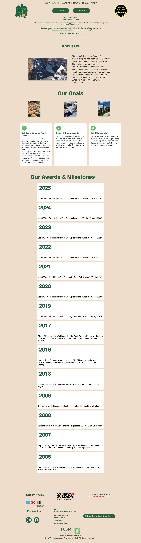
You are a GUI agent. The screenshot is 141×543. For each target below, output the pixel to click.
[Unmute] (33, 78)
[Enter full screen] (65, 78)
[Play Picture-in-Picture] (62, 78)
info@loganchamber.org (61, 523)
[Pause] (30, 78)
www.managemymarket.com (62, 30)
